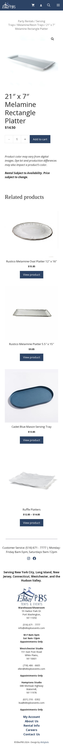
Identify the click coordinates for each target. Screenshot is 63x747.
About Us (31, 721)
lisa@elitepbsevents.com (31, 702)
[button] (48, 5)
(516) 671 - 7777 (36, 547)
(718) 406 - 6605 (31, 665)
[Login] (41, 5)
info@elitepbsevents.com (31, 628)
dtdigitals (44, 742)
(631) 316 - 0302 (31, 699)
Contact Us (31, 734)
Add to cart (40, 139)
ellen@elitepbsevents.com (31, 668)
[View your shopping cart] (33, 5)
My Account (31, 717)
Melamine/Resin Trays (30, 25)
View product (31, 274)
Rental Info (31, 725)
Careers (31, 730)
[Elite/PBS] (9, 5)
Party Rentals (26, 21)
